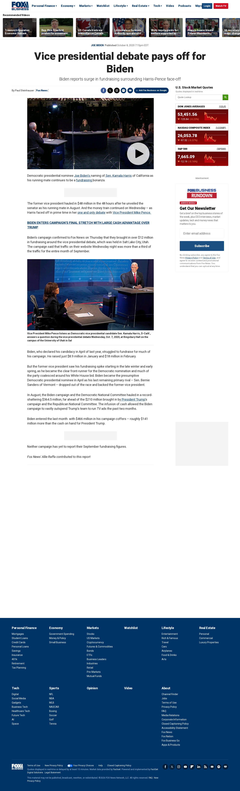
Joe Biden (97, 45)
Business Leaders (96, 659)
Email (130, 90)
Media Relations (170, 715)
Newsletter (212, 767)
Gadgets (16, 702)
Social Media (19, 698)
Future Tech (18, 715)
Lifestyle (120, 6)
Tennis (53, 723)
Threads (117, 90)
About (166, 688)
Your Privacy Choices (83, 765)
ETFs (89, 655)
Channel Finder (170, 694)
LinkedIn (199, 767)
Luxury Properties (209, 642)
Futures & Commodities (100, 646)
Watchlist (103, 6)
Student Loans (20, 638)
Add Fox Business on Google (153, 90)
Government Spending (61, 634)
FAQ (164, 711)
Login (207, 6)
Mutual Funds (94, 676)
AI (13, 719)
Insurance (17, 655)
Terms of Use (209, 258)
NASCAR (54, 706)
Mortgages (18, 634)
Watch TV (221, 6)
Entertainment (170, 634)
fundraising (84, 180)
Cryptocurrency (95, 642)
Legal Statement (53, 772)
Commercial (206, 638)
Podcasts (184, 6)
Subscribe (201, 246)
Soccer (53, 715)
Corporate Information (174, 719)
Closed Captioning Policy (175, 723)
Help (100, 765)
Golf (51, 719)
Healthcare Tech (21, 711)
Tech (156, 6)
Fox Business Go (171, 740)
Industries (92, 663)
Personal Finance (43, 6)
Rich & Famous (170, 638)
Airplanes (167, 650)
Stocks (90, 634)
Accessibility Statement (175, 728)
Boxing (53, 711)
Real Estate (139, 6)
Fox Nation (167, 736)
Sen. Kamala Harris (118, 175)
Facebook (103, 90)
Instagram (178, 767)
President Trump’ (133, 399)
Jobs (164, 698)
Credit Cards (18, 642)
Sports (54, 688)
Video (170, 6)
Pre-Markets (94, 671)
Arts (164, 659)
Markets (85, 6)
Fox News (41, 90)
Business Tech (20, 706)
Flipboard (192, 767)
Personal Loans (20, 646)
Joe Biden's (82, 175)
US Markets (93, 638)
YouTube (185, 767)
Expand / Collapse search (198, 6)
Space (15, 723)
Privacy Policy (191, 258)
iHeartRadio (225, 767)
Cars (164, 646)
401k (14, 659)
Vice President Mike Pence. (132, 212)
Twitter (110, 90)
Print (123, 90)
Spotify (219, 767)
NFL (51, 694)
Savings (16, 650)
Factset (117, 769)
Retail (90, 667)
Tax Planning (19, 667)
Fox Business (20, 5)
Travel (165, 642)
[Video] (90, 133)
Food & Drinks (169, 655)
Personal (204, 634)
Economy (67, 6)
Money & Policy (57, 638)
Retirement (18, 663)
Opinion (92, 688)
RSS (205, 767)
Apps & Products (171, 744)
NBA (51, 698)
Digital (15, 694)
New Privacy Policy (54, 765)
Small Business (57, 642)
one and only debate (91, 212)
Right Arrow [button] (233, 27)
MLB (51, 702)
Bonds (90, 650)
